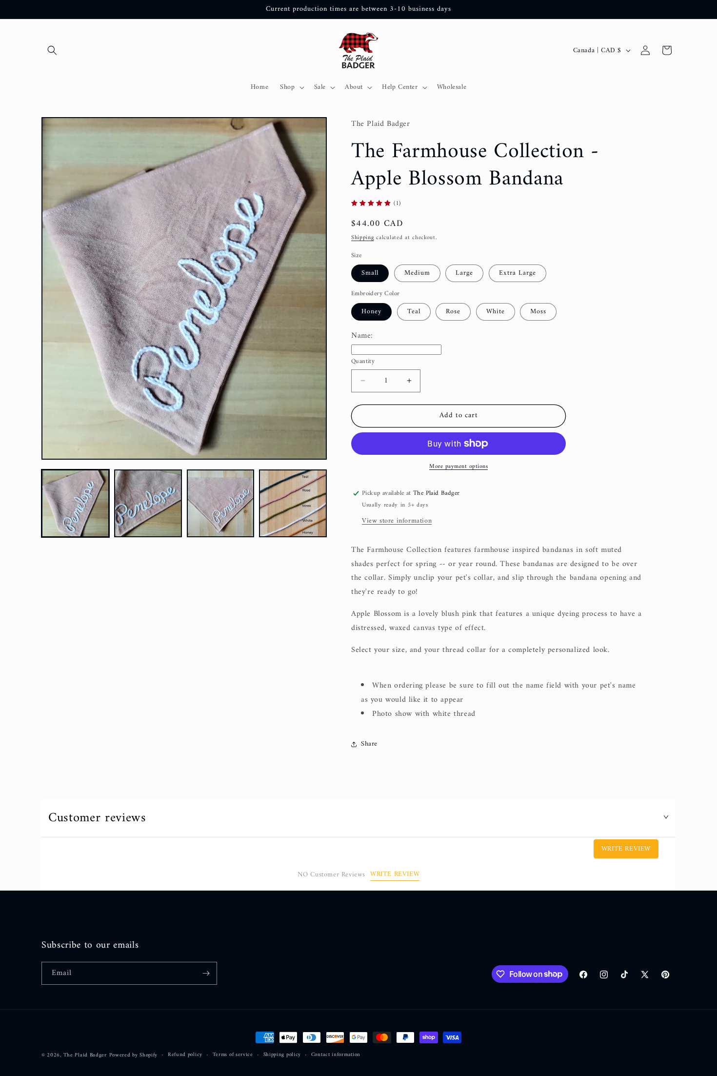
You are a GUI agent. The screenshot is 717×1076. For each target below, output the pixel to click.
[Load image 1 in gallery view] (75, 503)
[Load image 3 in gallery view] (221, 503)
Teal (413, 311)
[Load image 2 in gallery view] (148, 503)
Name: (362, 336)
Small (369, 273)
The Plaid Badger (85, 1055)
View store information (397, 521)
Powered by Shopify (133, 1055)
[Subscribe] (206, 973)
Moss (538, 311)
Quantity (363, 361)
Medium (417, 273)
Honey (371, 311)
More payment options (458, 467)
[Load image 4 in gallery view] (293, 503)
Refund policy (185, 1055)
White (495, 311)
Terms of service (233, 1055)
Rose (453, 311)
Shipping (362, 238)
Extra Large (517, 273)
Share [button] (369, 744)
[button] (52, 50)
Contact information (335, 1055)
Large (464, 273)
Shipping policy (282, 1055)
